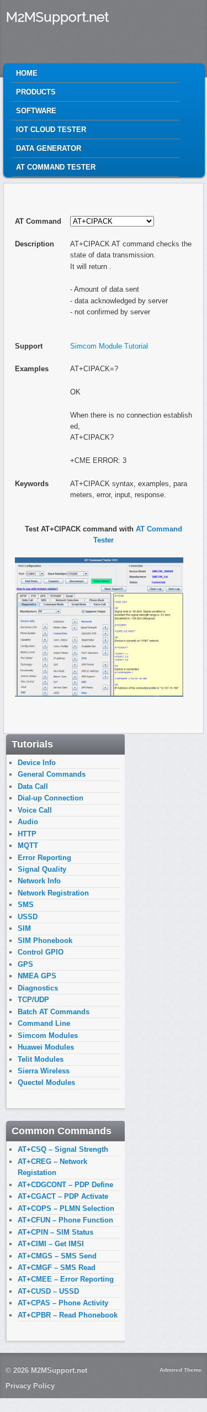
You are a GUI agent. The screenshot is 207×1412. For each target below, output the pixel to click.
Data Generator (48, 148)
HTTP (27, 834)
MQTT (28, 845)
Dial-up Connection (50, 798)
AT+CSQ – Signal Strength (63, 1149)
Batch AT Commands (53, 1012)
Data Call (33, 786)
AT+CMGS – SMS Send (57, 1256)
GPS (25, 964)
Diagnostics (38, 988)
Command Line (44, 1023)
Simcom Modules (48, 1035)
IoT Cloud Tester (51, 129)
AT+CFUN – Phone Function (65, 1220)
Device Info (37, 762)
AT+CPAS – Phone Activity (63, 1303)
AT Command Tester (55, 167)
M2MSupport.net (57, 17)
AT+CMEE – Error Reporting (66, 1279)
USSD (28, 917)
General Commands (52, 774)
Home (27, 73)
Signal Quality (42, 869)
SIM (24, 928)
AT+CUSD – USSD (48, 1291)
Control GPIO (40, 952)
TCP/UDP (33, 999)
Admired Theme (181, 1370)
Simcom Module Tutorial (109, 346)
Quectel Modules (46, 1082)
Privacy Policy (30, 1386)
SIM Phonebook (45, 940)
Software (36, 111)
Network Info (39, 881)
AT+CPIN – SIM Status (55, 1232)
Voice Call (35, 810)
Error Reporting (44, 857)
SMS (26, 904)
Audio (28, 822)
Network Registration (53, 893)
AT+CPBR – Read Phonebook (68, 1315)
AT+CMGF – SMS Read (56, 1267)
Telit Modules (40, 1059)
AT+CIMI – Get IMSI (51, 1244)
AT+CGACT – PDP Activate (63, 1196)
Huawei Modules (46, 1047)
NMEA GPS (37, 976)
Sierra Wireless (44, 1071)
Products (36, 92)
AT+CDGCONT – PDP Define (65, 1185)
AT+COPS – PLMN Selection (66, 1208)
